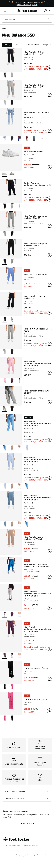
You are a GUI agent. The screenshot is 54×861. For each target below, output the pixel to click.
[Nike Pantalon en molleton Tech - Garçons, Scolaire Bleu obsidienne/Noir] (12, 139)
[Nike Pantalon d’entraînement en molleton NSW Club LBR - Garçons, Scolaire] (26, 486)
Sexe (16, 45)
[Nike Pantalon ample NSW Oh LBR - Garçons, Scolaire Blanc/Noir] (12, 409)
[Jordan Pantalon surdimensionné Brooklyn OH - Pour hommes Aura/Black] (19, 206)
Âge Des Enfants (31, 45)
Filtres (6, 45)
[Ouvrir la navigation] (5, 10)
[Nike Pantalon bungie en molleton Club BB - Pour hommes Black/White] (12, 234)
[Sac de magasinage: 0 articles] (50, 10)
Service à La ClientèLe (14, 798)
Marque (46, 45)
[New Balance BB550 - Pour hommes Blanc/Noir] (12, 174)
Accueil (4, 29)
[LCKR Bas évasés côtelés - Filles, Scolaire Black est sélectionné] (4, 687)
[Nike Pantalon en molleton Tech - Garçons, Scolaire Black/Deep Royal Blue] (19, 139)
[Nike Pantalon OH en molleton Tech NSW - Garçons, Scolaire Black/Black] (12, 103)
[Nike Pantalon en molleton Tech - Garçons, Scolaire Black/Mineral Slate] (34, 139)
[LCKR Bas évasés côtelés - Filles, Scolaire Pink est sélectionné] (4, 718)
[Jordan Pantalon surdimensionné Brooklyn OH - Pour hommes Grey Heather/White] (12, 206)
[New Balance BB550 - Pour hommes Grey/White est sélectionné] (4, 174)
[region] (27, 3)
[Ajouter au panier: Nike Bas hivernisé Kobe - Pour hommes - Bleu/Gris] (49, 285)
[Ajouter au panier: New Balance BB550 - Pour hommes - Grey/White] (49, 166)
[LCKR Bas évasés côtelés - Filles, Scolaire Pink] (12, 687)
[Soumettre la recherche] (49, 19)
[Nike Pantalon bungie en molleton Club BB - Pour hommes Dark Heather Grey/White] (12, 262)
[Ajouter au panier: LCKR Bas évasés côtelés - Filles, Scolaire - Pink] (49, 710)
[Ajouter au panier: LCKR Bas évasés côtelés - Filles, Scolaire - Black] (49, 679)
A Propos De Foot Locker (15, 791)
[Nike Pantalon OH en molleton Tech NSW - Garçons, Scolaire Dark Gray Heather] (12, 75)
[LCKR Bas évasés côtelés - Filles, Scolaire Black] (12, 718)
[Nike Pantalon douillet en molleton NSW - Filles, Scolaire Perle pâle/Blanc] (12, 319)
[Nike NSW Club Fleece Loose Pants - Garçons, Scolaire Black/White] (12, 352)
